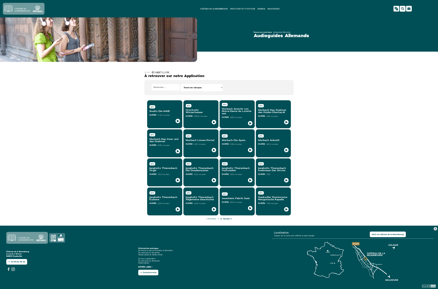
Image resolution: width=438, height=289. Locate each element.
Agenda (261, 8)
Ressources (273, 8)
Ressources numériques (263, 32)
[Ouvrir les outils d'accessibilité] (435, 228)
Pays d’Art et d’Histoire (242, 8)
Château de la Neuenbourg (214, 8)
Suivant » (227, 219)
